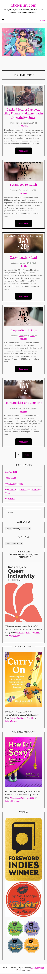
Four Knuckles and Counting (23, 402)
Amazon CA (20, 632)
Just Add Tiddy (11, 472)
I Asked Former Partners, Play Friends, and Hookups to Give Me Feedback (23, 113)
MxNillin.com (23, 5)
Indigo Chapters (12, 801)
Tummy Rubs (10, 478)
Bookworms (10, 498)
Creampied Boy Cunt (23, 257)
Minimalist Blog (38, 968)
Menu (42, 20)
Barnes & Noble (32, 632)
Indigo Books (14, 635)
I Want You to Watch (23, 184)
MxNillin (24, 126)
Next (27, 455)
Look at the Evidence (14, 483)
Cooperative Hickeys (23, 330)
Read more (23, 151)
